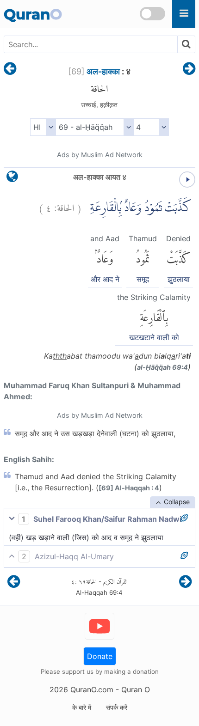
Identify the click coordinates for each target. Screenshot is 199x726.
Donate (99, 656)
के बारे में (81, 707)
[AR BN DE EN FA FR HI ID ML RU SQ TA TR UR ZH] (43, 127)
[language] (12, 178)
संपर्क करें (116, 707)
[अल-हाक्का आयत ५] (189, 69)
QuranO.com (91, 689)
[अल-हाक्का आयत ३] (10, 69)
